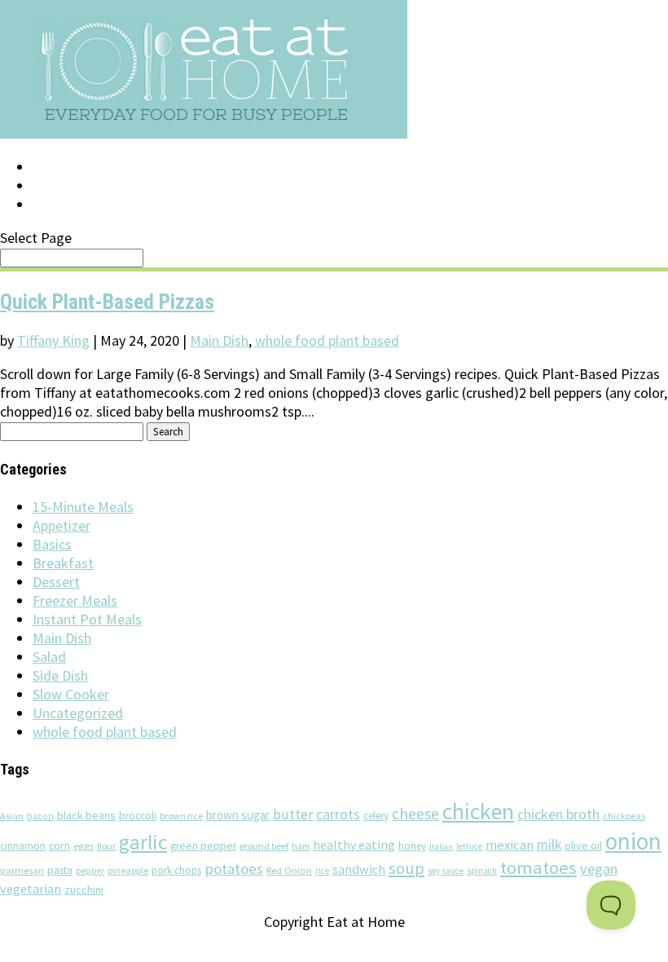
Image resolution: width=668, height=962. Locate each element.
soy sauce (446, 870)
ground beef (264, 846)
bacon (40, 816)
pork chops (176, 870)
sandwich (358, 869)
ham (301, 846)
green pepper (203, 846)
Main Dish (219, 340)
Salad (49, 656)
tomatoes (538, 867)
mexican (510, 845)
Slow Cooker (71, 694)
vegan (598, 868)
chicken (478, 811)
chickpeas (624, 816)
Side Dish (60, 675)
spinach (482, 870)
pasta (60, 870)
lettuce (469, 846)
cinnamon (23, 846)
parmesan (22, 870)
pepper (90, 870)
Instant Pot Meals (87, 619)
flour (106, 846)
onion (633, 841)
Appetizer (61, 525)
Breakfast (63, 563)
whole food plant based (327, 340)
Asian (12, 816)
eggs (83, 845)
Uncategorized (78, 713)
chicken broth (558, 814)
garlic (143, 842)
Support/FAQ (78, 186)
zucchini (83, 889)
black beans (86, 815)
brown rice (181, 816)
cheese (415, 813)
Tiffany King (53, 340)
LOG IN (55, 167)
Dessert (56, 581)
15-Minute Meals (83, 506)
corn (59, 845)
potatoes (233, 868)
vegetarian (30, 888)
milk (549, 845)
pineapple (128, 870)
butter (293, 814)
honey (412, 846)
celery (376, 816)
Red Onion (289, 870)
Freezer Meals (75, 600)
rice (322, 870)
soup (406, 868)
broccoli (137, 816)
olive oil (583, 845)
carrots (338, 814)
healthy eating (354, 844)
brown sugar (238, 815)
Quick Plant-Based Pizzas (107, 301)
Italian (441, 846)
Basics (52, 544)
